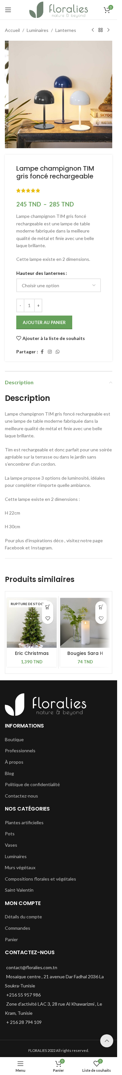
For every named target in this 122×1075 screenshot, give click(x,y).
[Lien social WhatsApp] (57, 351)
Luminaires (37, 30)
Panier (11, 939)
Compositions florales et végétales (40, 879)
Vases (11, 845)
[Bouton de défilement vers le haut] (106, 1040)
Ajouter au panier (44, 322)
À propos (14, 762)
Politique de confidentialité (32, 784)
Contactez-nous (21, 796)
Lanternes (65, 30)
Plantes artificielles (24, 822)
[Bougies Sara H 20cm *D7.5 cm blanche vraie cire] (85, 623)
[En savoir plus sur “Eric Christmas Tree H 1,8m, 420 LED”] (47, 607)
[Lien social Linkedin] (50, 351)
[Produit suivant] (108, 30)
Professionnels (20, 750)
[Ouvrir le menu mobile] (8, 9)
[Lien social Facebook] (42, 351)
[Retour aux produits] (100, 30)
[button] (101, 607)
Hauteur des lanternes (40, 273)
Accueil (12, 30)
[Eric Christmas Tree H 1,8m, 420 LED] (32, 623)
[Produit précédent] (93, 30)
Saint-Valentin (19, 890)
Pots (10, 833)
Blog (9, 773)
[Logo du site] (58, 9)
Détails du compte (23, 916)
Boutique (14, 739)
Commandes (17, 928)
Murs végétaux (20, 867)
